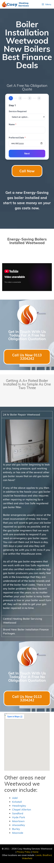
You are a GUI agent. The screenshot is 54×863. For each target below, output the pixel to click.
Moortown (18, 821)
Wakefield (27, 858)
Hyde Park (18, 817)
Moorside (17, 832)
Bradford (47, 855)
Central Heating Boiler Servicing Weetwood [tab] (22, 620)
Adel (15, 798)
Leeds (38, 855)
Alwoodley (18, 825)
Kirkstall (17, 801)
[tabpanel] (27, 516)
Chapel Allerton (21, 809)
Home (35, 852)
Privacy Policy (24, 852)
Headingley (19, 805)
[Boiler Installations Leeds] (16, 4)
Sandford (17, 813)
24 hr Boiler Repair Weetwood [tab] (21, 414)
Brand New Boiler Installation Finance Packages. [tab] (26, 631)
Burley (16, 829)
